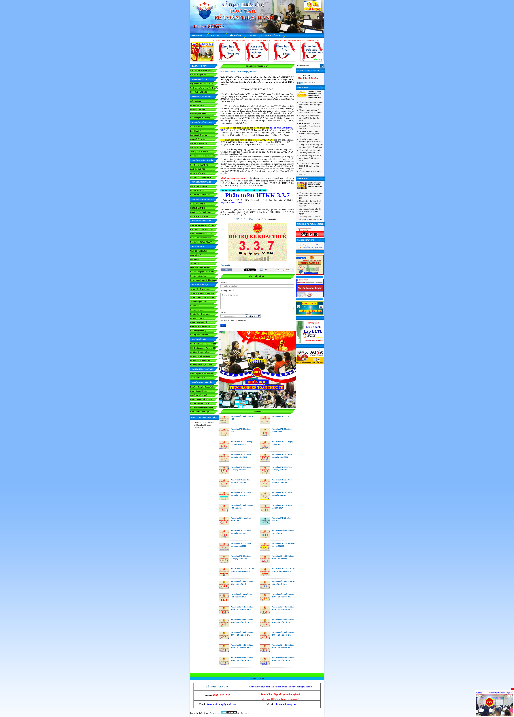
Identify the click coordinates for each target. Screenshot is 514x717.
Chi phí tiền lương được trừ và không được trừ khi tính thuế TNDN (310, 158)
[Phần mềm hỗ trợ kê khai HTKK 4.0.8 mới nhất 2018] (265, 588)
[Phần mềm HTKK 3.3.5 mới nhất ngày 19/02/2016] (265, 461)
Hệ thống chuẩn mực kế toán (201, 365)
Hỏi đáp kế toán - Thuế (198, 395)
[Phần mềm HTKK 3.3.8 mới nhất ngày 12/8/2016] (224, 486)
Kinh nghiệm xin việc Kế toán (201, 399)
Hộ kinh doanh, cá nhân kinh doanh (203, 280)
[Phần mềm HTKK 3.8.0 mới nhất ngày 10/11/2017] (224, 537)
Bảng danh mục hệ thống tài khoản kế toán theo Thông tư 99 (310, 111)
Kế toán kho (194, 306)
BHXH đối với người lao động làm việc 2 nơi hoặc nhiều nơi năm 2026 (309, 126)
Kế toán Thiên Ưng (244, 219)
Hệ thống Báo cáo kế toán (200, 360)
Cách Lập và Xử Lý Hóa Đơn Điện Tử (204, 88)
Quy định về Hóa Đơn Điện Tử (201, 84)
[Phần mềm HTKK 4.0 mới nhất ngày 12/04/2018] (265, 550)
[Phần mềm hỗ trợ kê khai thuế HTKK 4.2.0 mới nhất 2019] (265, 664)
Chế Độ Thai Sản (196, 148)
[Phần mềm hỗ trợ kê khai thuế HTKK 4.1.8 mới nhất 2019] (265, 651)
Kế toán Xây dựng (197, 318)
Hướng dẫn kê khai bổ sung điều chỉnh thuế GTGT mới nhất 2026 (311, 146)
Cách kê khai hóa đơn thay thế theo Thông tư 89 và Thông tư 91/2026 (314, 94)
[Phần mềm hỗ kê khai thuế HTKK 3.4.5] (224, 524)
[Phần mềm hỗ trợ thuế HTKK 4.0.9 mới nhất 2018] (224, 601)
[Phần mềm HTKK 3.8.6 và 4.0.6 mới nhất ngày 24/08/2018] (265, 575)
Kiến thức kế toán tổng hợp (200, 326)
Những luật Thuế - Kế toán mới (201, 374)
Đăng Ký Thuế (195, 255)
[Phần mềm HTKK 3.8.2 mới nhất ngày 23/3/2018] (224, 550)
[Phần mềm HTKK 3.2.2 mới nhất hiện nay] (265, 435)
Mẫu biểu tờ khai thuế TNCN (200, 177)
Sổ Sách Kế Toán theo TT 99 (200, 238)
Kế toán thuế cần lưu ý (198, 276)
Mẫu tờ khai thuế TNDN (199, 216)
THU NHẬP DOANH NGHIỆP (203, 199)
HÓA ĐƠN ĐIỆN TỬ (199, 79)
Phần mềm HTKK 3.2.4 (280, 416)
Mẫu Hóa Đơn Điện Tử (198, 92)
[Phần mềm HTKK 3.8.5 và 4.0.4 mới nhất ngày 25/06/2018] (224, 575)
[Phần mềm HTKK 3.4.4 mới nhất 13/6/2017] (265, 512)
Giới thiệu (253, 678)
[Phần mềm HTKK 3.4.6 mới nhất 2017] (265, 524)
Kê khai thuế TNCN (197, 173)
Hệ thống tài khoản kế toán (200, 352)
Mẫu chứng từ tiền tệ (198, 331)
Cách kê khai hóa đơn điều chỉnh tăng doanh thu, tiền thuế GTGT (310, 134)
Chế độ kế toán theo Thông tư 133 (203, 344)
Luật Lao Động (195, 101)
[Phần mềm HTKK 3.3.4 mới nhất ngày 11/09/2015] (224, 461)
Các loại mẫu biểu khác (199, 335)
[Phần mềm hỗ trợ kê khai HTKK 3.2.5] (224, 423)
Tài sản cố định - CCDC (199, 302)
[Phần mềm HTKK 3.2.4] (265, 423)
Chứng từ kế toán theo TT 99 (201, 234)
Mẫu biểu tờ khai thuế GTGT (200, 195)
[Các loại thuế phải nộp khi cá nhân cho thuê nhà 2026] (302, 189)
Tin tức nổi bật (304, 88)
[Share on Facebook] (226, 270)
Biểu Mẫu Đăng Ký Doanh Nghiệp (202, 387)
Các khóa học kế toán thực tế (201, 71)
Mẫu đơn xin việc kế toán (199, 403)
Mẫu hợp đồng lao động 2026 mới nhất (310, 173)
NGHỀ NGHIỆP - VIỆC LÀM (202, 382)
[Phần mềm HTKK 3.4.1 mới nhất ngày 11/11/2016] (224, 499)
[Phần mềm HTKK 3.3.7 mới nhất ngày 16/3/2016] (265, 474)
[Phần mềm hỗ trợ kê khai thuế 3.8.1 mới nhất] (265, 537)
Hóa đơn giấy (195, 259)
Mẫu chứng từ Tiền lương (200, 118)
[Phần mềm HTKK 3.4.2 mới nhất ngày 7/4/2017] (265, 499)
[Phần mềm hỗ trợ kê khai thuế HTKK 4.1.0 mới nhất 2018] (265, 601)
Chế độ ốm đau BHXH (198, 143)
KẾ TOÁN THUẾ (198, 247)
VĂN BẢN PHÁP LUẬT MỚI (202, 369)
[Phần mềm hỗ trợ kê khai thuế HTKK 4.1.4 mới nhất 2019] (265, 626)
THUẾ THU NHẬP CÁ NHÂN (202, 160)
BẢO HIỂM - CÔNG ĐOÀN (202, 122)
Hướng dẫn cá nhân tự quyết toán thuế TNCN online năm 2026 (309, 118)
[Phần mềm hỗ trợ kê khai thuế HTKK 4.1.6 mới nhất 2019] (265, 639)
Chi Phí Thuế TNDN (197, 208)
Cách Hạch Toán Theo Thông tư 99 (203, 225)
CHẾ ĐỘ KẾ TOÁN (199, 339)
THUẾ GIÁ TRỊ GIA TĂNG (201, 182)
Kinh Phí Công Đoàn (197, 139)
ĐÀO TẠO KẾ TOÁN (199, 66)
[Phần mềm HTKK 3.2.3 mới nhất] (224, 435)
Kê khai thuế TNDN (197, 204)
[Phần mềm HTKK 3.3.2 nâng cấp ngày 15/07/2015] (224, 448)
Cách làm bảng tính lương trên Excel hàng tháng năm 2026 (310, 151)
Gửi (223, 325)
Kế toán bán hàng (196, 310)
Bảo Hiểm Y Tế (195, 131)
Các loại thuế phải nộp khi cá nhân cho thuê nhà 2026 (315, 185)
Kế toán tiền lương (197, 105)
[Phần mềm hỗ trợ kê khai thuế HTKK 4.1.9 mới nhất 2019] (224, 664)
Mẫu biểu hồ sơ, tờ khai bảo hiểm (202, 156)
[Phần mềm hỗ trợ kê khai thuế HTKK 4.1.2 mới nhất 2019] (224, 626)
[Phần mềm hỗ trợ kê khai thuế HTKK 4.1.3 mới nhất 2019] (265, 613)
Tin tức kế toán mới (197, 378)
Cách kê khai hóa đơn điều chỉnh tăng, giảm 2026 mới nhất (310, 140)
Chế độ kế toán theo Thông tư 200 (203, 348)
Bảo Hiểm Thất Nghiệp (198, 135)
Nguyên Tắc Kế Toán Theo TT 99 (202, 242)
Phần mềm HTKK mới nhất (200, 268)
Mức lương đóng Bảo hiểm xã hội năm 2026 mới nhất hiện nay (310, 218)
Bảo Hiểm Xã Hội (196, 127)
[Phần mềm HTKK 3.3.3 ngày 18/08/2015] (265, 448)
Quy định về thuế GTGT (199, 186)
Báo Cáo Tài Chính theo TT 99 (201, 230)
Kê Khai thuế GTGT (197, 191)
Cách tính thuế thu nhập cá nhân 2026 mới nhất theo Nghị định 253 (311, 104)
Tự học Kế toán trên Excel (200, 289)
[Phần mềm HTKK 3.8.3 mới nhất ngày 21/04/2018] (224, 562)
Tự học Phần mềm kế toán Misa (202, 293)
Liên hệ (261, 678)
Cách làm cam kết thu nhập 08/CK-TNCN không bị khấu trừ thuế (310, 166)
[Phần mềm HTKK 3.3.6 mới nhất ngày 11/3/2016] (224, 474)
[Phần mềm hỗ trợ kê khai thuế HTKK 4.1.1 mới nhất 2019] (224, 613)
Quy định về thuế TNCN (199, 165)
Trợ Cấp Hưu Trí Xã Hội (199, 152)
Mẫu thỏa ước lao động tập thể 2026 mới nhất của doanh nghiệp (310, 211)
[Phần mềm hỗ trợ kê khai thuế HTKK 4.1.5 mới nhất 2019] (224, 639)
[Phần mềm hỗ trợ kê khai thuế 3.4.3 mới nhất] (224, 512)
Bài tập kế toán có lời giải (199, 412)
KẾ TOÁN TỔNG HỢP (200, 285)
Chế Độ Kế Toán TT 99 (201, 221)
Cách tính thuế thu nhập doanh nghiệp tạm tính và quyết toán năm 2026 (310, 203)
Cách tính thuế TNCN (198, 169)
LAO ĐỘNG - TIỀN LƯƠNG (202, 97)
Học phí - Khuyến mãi (198, 75)
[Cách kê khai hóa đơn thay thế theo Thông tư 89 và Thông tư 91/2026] (302, 98)
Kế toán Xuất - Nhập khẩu (199, 314)
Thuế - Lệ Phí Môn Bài (198, 251)
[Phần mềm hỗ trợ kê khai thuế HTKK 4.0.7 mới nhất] (224, 588)
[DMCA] (229, 713)
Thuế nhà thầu (195, 263)
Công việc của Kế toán (198, 391)
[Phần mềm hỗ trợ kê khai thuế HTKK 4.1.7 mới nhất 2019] (224, 651)
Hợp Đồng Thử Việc (197, 109)
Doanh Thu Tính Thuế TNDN (200, 212)
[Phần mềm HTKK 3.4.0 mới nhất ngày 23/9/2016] (265, 486)
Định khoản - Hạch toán (199, 322)
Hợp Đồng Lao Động (198, 114)
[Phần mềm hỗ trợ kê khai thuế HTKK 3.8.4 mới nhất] (265, 562)
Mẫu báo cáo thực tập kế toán (201, 408)
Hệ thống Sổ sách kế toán (200, 356)
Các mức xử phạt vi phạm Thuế (202, 272)
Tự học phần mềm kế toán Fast (202, 297)
